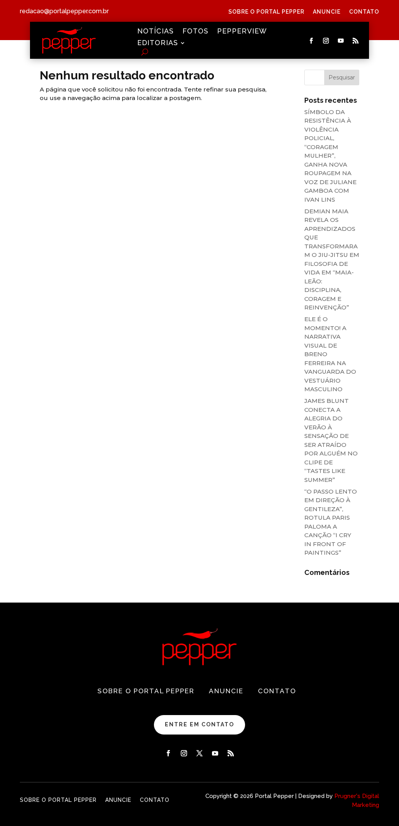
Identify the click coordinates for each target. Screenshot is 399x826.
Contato (364, 12)
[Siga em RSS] (355, 41)
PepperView (242, 31)
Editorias (157, 43)
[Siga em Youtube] (340, 41)
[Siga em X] (199, 753)
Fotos (195, 31)
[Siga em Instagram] (326, 41)
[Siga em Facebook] (311, 41)
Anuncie (327, 12)
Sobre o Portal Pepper (266, 12)
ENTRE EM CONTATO (199, 724)
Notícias (155, 31)
